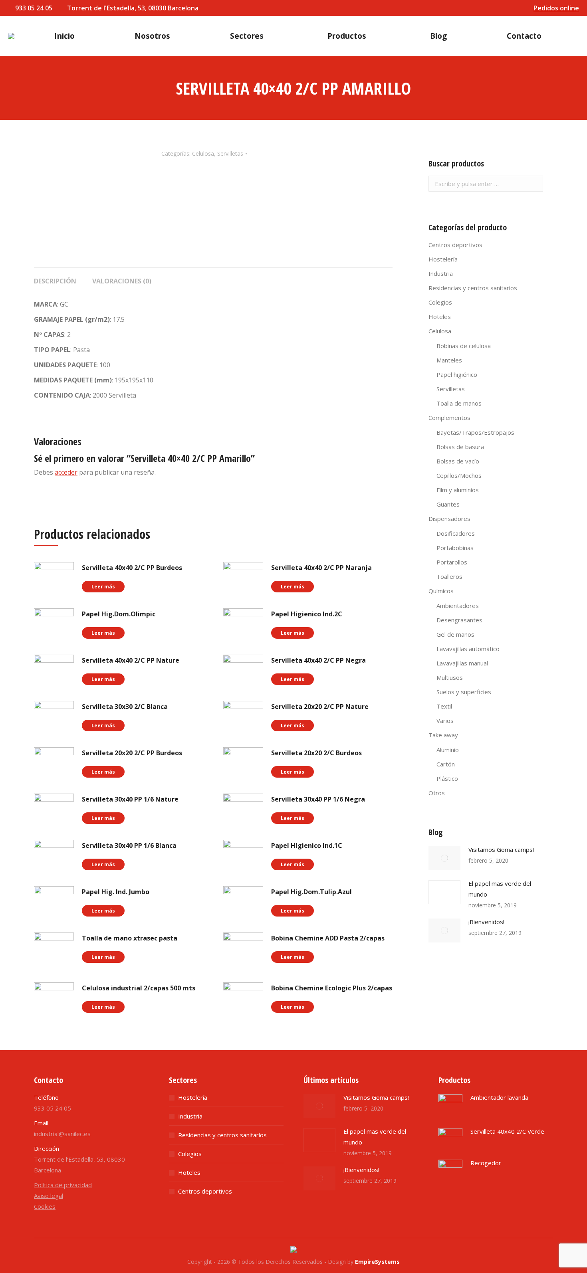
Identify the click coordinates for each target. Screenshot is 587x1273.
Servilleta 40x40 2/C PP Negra (318, 660)
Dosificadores (455, 533)
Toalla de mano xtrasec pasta (129, 938)
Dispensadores (449, 519)
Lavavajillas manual (462, 663)
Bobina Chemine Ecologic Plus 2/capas (331, 988)
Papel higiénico (456, 374)
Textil (444, 706)
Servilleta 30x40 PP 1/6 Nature (130, 799)
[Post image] (444, 858)
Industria (440, 273)
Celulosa (203, 153)
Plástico (447, 778)
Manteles (449, 360)
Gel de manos (455, 634)
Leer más (103, 586)
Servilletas (230, 153)
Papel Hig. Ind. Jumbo (115, 891)
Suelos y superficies (463, 692)
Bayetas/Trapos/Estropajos (475, 432)
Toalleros (449, 576)
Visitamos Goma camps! (501, 849)
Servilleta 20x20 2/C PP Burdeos (132, 752)
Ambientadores (457, 606)
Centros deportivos (455, 245)
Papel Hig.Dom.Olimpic (118, 614)
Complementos (449, 418)
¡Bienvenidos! (486, 922)
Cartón (445, 764)
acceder (66, 472)
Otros (436, 793)
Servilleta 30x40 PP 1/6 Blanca (129, 845)
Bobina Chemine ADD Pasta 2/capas (328, 938)
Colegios (440, 302)
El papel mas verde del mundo (499, 888)
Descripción (55, 281)
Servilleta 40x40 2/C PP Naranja (321, 567)
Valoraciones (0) (121, 281)
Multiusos (449, 677)
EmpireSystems (377, 1261)
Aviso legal (48, 1196)
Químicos (441, 591)
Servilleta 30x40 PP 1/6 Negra (318, 799)
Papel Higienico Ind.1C (306, 845)
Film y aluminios (457, 490)
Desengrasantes (459, 620)
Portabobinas (455, 548)
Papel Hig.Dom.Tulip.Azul (311, 891)
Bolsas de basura (460, 447)
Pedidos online (556, 8)
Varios (445, 721)
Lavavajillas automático (468, 649)
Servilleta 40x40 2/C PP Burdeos (132, 567)
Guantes (448, 504)
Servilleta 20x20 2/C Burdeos (316, 752)
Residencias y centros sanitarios (472, 288)
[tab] (55, 277)
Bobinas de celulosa (463, 346)
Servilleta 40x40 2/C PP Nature (130, 660)
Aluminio (447, 750)
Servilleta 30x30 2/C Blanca (125, 706)
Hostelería (443, 259)
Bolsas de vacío (457, 461)
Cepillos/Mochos (459, 475)
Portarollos (451, 562)
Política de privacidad (63, 1185)
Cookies (45, 1206)
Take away (443, 735)
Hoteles (439, 317)
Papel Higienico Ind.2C (306, 614)
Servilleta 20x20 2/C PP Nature (320, 706)
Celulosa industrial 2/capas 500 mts (138, 988)
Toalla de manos (459, 403)
